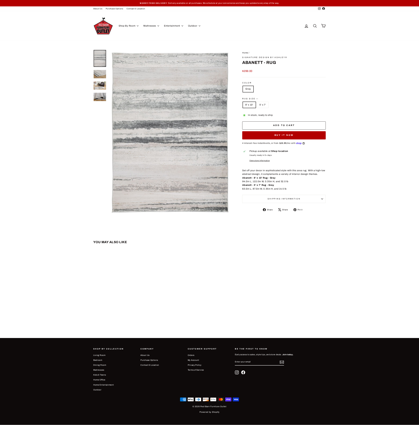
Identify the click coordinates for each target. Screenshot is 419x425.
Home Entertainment (103, 385)
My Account (193, 360)
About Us (97, 9)
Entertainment (172, 26)
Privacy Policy (194, 365)
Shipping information (284, 199)
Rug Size (250, 99)
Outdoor (193, 26)
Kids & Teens (99, 375)
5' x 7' (262, 105)
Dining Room (99, 365)
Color (247, 83)
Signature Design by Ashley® (264, 57)
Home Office (99, 380)
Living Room (99, 355)
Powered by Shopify (209, 412)
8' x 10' (249, 105)
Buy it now (284, 135)
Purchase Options (114, 9)
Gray (248, 89)
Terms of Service (196, 370)
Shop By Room (127, 26)
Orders (191, 355)
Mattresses (150, 26)
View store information (259, 161)
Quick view (121, 304)
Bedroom (97, 360)
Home (245, 53)
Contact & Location (136, 9)
